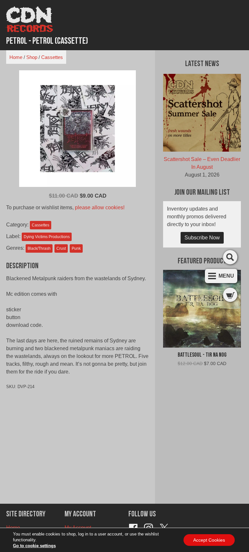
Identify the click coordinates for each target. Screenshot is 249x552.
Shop (31, 57)
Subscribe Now (202, 237)
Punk (76, 248)
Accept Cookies (209, 540)
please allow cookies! (99, 207)
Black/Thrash (39, 248)
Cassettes (52, 57)
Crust (61, 248)
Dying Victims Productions (47, 237)
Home (15, 57)
